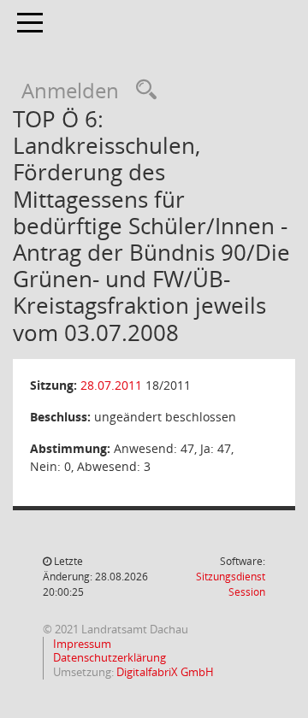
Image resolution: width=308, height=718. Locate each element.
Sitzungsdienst (230, 584)
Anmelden (70, 90)
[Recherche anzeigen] (142, 90)
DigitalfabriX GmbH (165, 672)
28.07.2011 (111, 385)
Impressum (80, 643)
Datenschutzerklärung (108, 657)
